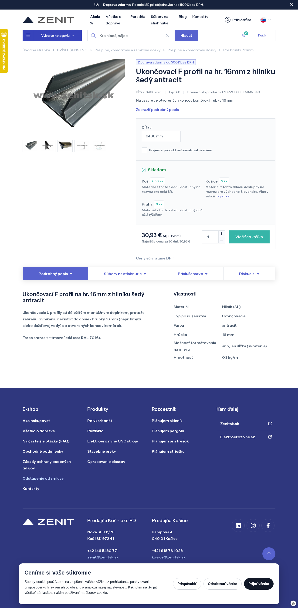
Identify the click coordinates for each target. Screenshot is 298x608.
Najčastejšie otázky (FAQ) (46, 441)
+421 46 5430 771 (103, 550)
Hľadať (186, 35)
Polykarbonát (99, 420)
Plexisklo (95, 431)
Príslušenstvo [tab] (190, 273)
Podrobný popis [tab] (53, 273)
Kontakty (200, 16)
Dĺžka (147, 127)
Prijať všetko (258, 584)
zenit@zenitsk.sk (103, 557)
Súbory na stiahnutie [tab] (123, 273)
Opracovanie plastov (106, 461)
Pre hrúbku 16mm (238, 50)
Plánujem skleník (167, 420)
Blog (183, 16)
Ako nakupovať (36, 420)
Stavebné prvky (101, 451)
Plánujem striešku (168, 451)
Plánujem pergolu (168, 431)
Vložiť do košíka (249, 236)
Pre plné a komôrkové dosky (191, 50)
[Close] (291, 4)
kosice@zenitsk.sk (169, 557)
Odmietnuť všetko (222, 584)
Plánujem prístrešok (170, 441)
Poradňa (137, 16)
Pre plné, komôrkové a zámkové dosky (127, 50)
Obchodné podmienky (43, 451)
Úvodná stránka (36, 50)
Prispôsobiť (187, 584)
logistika (222, 196)
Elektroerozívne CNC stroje (112, 441)
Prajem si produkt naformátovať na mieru (180, 150)
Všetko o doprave (39, 431)
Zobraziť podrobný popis (157, 109)
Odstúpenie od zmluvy (43, 478)
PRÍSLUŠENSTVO (72, 50)
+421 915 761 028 (167, 550)
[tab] (249, 273)
